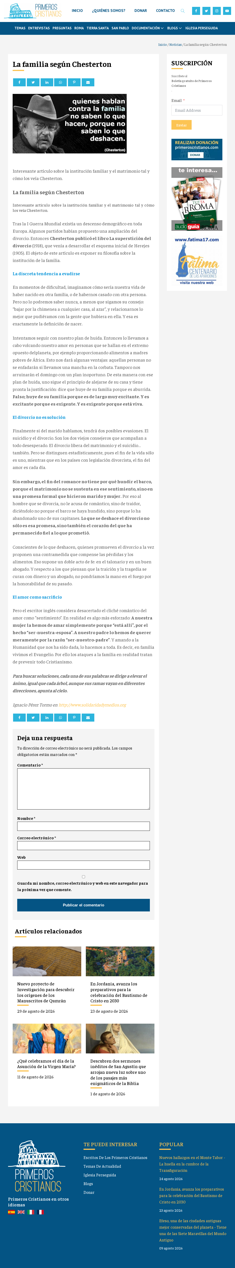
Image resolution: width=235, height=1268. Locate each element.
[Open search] (182, 11)
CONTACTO (165, 10)
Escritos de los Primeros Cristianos (115, 1157)
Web (21, 857)
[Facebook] (19, 82)
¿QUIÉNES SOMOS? (108, 10)
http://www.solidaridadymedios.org (92, 704)
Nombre (26, 818)
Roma (79, 28)
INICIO (77, 10)
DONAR (140, 10)
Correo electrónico (36, 837)
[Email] (88, 82)
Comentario (30, 764)
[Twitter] (33, 82)
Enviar (181, 125)
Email (176, 100)
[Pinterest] (74, 82)
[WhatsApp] (60, 82)
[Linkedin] (47, 82)
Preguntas (62, 28)
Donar (89, 1192)
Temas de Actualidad (102, 1166)
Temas (19, 28)
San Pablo (120, 28)
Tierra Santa (98, 28)
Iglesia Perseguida (201, 28)
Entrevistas (39, 28)
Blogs (88, 1183)
